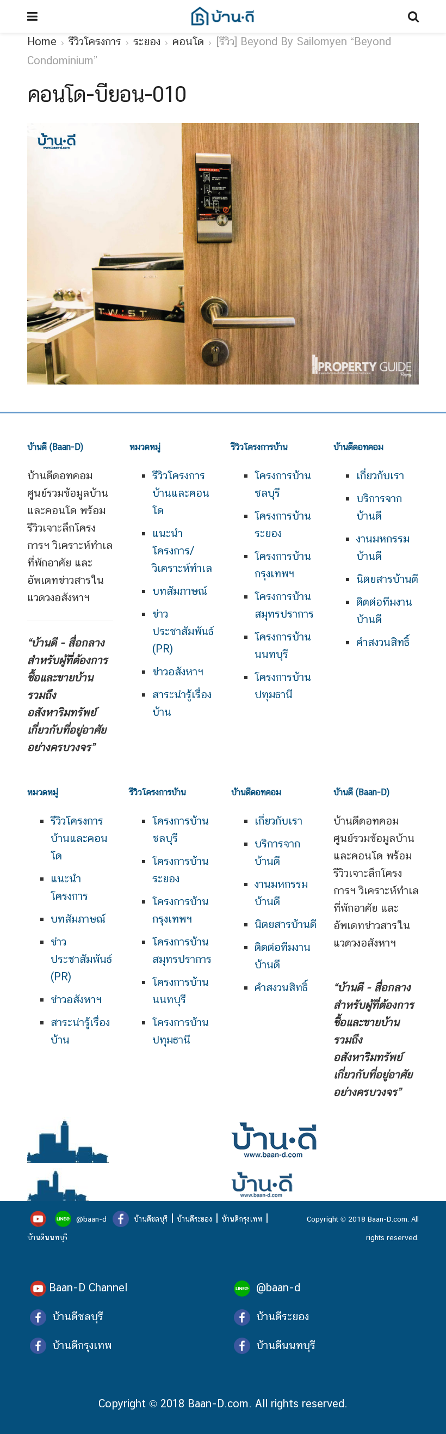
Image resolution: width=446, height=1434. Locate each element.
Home (42, 41)
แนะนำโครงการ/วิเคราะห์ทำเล (182, 551)
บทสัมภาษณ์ (179, 590)
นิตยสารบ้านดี (387, 578)
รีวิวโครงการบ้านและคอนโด (180, 493)
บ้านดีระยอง (194, 1219)
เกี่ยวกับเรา (380, 475)
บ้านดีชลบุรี (150, 1219)
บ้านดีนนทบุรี (47, 1237)
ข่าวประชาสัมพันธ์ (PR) (183, 631)
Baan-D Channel (88, 1287)
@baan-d (91, 1219)
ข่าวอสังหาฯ (177, 671)
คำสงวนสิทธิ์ (383, 642)
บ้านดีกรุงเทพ (241, 1219)
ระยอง (146, 41)
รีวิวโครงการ (95, 41)
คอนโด (188, 41)
